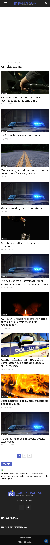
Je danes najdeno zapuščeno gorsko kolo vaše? (23, 440)
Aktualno (5, 396)
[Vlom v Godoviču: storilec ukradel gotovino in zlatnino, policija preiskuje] (25, 266)
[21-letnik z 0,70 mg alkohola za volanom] (25, 228)
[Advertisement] (25, 34)
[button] (46, 3)
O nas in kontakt (25, 538)
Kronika (4, 93)
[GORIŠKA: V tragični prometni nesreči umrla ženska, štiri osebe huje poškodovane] (25, 304)
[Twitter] (28, 507)
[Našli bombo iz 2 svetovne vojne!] (25, 120)
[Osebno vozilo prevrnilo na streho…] (25, 193)
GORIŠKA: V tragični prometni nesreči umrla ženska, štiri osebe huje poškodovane (24, 322)
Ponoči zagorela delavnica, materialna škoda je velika (24, 402)
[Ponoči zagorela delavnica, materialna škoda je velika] (25, 386)
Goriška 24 (5, 355)
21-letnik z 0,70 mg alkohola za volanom (20, 244)
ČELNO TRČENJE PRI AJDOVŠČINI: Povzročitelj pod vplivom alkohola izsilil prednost (22, 363)
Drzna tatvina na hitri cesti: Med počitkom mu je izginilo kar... (21, 99)
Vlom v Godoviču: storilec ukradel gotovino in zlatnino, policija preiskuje (25, 282)
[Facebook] (21, 507)
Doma (3, 63)
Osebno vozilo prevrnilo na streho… (22, 208)
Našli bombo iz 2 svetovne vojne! (21, 135)
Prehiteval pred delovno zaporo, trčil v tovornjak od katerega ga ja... (25, 172)
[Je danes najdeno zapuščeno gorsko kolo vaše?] (25, 423)
